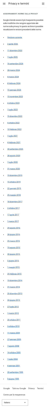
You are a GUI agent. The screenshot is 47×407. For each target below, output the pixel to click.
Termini (40, 388)
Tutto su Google (19, 388)
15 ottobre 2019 (13, 182)
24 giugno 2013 (13, 300)
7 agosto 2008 (13, 346)
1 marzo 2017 (13, 221)
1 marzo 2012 (13, 313)
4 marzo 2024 (13, 77)
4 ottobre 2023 (13, 103)
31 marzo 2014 (13, 287)
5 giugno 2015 (13, 261)
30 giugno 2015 (13, 254)
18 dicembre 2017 (14, 202)
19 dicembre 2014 (14, 280)
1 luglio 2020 (12, 162)
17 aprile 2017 (13, 215)
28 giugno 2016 (13, 234)
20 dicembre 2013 (14, 294)
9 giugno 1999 (13, 379)
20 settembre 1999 (15, 372)
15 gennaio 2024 (14, 90)
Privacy (31, 388)
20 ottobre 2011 (13, 320)
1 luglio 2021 (12, 136)
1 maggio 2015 (13, 267)
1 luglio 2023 (12, 110)
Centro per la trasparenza (14, 394)
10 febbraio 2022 (14, 129)
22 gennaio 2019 (14, 188)
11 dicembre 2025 (14, 51)
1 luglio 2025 (12, 57)
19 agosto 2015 (13, 248)
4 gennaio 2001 (13, 366)
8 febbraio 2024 (13, 83)
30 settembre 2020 (15, 149)
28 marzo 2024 (13, 70)
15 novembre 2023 (15, 97)
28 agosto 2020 (13, 156)
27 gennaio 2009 (14, 339)
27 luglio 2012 (13, 307)
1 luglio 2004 (12, 359)
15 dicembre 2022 (14, 116)
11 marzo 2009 (13, 333)
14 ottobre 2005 (13, 353)
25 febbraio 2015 (14, 274)
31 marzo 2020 (13, 169)
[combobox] (15, 402)
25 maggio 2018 (14, 195)
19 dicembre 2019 (14, 175)
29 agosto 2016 (13, 228)
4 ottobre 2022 (13, 123)
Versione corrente (14, 37)
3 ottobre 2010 (13, 326)
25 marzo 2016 (13, 241)
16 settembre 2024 (15, 64)
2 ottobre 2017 (13, 208)
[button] (4, 4)
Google (6, 388)
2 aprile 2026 (12, 44)
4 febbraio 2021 (13, 142)
